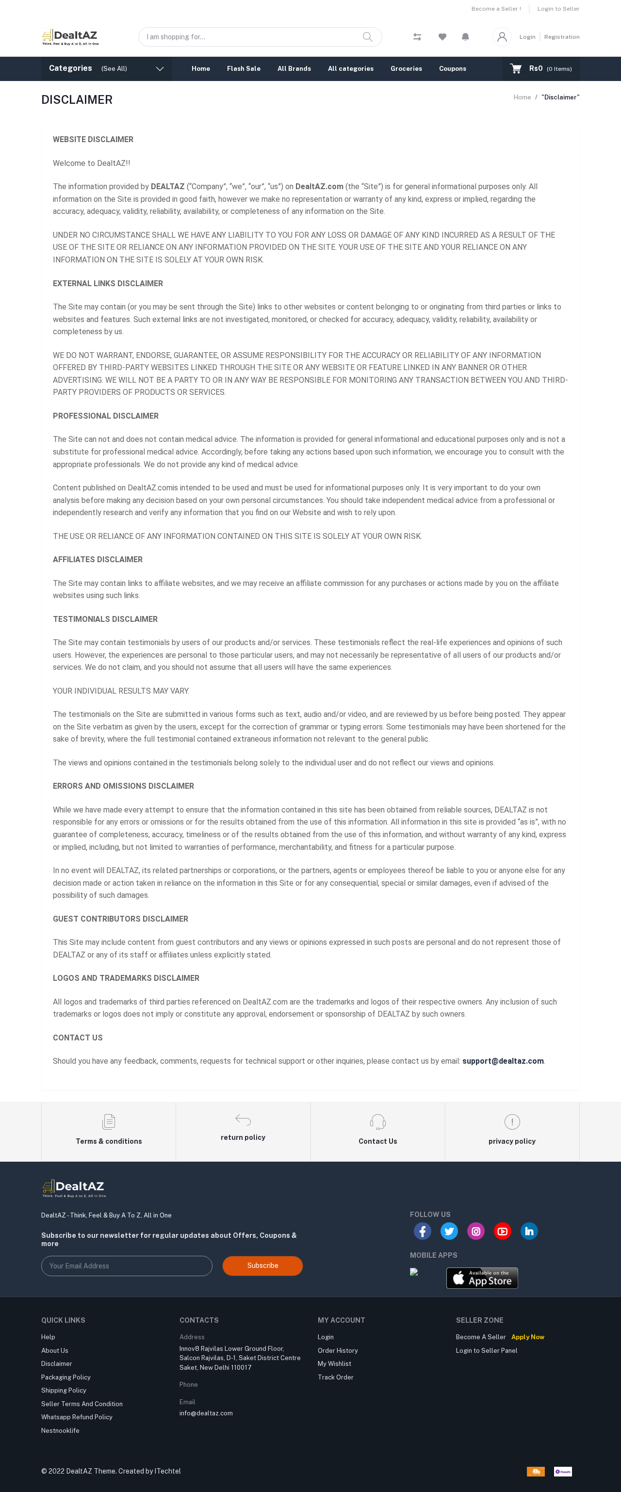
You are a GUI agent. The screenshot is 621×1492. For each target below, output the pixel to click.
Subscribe (262, 1265)
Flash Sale (244, 68)
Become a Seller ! (496, 8)
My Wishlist (334, 1363)
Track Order (336, 1377)
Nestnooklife (60, 1430)
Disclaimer (56, 1363)
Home (201, 68)
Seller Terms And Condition (82, 1404)
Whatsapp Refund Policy (77, 1417)
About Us (54, 1350)
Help (48, 1337)
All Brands (294, 68)
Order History (338, 1350)
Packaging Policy (66, 1377)
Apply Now (527, 1337)
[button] (465, 36)
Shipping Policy (63, 1390)
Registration (562, 36)
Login (528, 36)
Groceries (406, 68)
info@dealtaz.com (206, 1413)
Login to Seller (559, 8)
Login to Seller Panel (487, 1350)
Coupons (452, 68)
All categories (351, 68)
